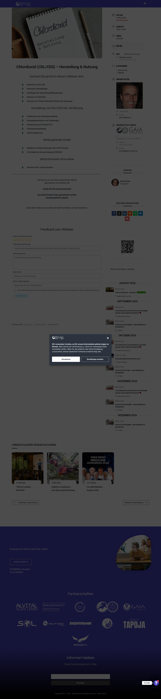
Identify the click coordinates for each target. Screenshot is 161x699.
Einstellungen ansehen (95, 359)
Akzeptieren (66, 359)
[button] (108, 338)
